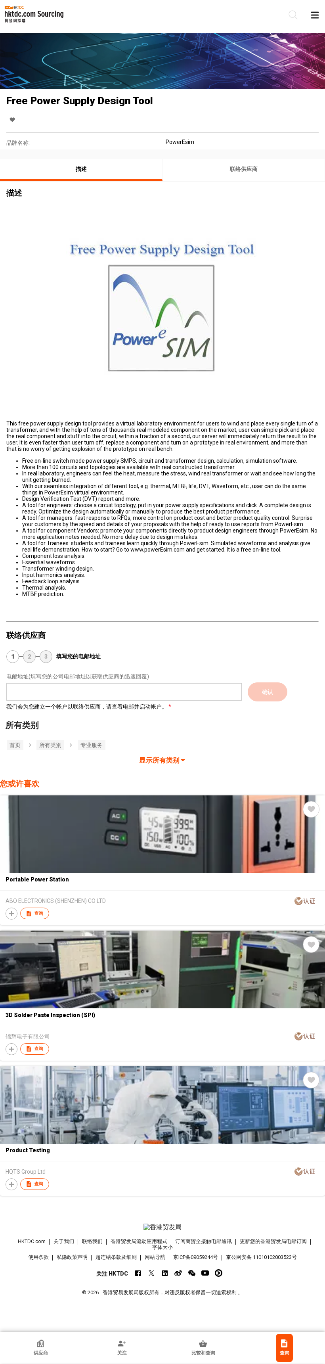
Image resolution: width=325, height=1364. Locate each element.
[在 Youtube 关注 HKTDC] (205, 1273)
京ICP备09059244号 (195, 1257)
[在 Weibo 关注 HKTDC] (178, 1273)
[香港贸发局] (162, 1227)
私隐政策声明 (72, 1257)
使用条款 (38, 1257)
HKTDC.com (32, 1241)
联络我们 (92, 1241)
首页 (15, 745)
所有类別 (50, 745)
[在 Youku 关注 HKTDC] (218, 1273)
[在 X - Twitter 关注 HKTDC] (151, 1273)
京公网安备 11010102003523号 (261, 1257)
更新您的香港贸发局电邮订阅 (273, 1241)
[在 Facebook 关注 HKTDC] (137, 1273)
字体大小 (162, 1247)
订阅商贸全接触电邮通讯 (203, 1241)
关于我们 (64, 1241)
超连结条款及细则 (116, 1257)
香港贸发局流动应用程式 (139, 1241)
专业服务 (91, 745)
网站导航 (155, 1257)
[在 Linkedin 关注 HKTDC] (164, 1273)
